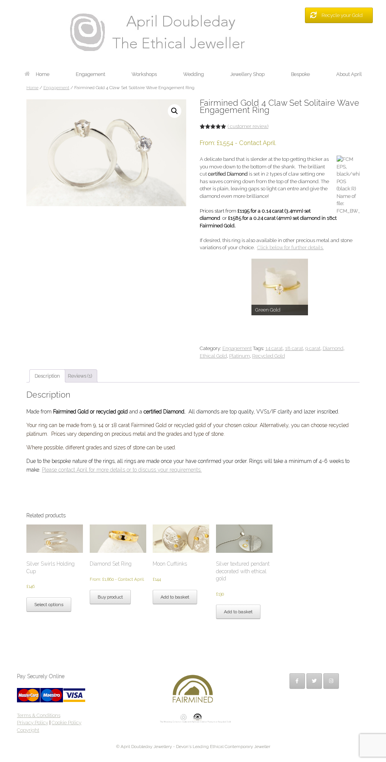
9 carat (312, 348)
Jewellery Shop (247, 74)
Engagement (90, 74)
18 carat (294, 348)
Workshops (144, 74)
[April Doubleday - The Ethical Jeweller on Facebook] (297, 681)
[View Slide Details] (279, 287)
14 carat (274, 348)
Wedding (193, 74)
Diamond (333, 348)
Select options (48, 604)
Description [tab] (47, 376)
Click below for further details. (290, 247)
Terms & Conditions (38, 715)
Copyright (28, 730)
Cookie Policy (66, 722)
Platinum (239, 356)
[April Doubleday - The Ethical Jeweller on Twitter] (314, 681)
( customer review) (248, 126)
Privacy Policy (32, 722)
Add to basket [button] (175, 597)
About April (349, 74)
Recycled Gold (268, 356)
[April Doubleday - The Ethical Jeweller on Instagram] (331, 681)
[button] (174, 111)
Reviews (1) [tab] (80, 376)
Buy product (110, 597)
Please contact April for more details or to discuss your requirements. (122, 470)
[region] (279, 287)
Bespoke (300, 74)
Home (42, 74)
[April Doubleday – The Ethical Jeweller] (193, 32)
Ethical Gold (213, 356)
